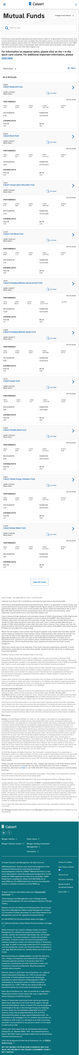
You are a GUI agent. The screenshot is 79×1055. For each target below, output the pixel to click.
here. (7, 949)
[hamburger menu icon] (4, 4)
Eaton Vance (32, 839)
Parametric (31, 851)
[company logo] (36, 4)
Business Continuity (65, 879)
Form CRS (62, 892)
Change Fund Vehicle (63, 15)
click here (7, 58)
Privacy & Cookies (65, 862)
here (23, 768)
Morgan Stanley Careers (12, 844)
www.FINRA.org (7, 881)
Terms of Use (63, 875)
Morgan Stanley (8, 839)
